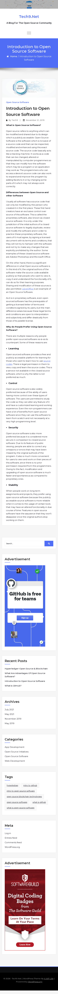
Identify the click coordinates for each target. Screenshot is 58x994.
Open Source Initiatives (16, 751)
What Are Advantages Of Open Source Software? (25, 675)
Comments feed (13, 842)
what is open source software (20, 808)
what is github (39, 802)
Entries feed (11, 838)
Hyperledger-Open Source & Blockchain (26, 668)
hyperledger (12, 785)
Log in (8, 833)
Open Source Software (17, 102)
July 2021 (9, 709)
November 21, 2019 (35, 120)
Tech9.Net (29, 16)
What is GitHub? (13, 685)
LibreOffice (28, 289)
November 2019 (13, 718)
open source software (17, 802)
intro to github (30, 785)
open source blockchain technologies (24, 796)
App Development (14, 747)
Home (13, 56)
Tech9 (15, 120)
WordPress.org (12, 847)
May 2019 (9, 723)
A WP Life (48, 978)
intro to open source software (21, 791)
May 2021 (9, 714)
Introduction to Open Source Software (25, 681)
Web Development (15, 761)
